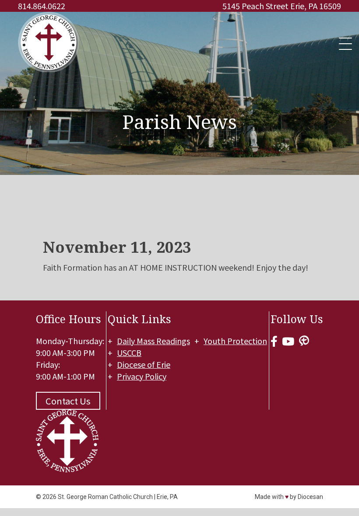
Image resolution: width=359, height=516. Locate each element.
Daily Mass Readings (153, 340)
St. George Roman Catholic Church (105, 496)
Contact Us (68, 400)
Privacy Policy (141, 376)
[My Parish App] (304, 341)
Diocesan (310, 496)
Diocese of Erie (143, 364)
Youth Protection (235, 340)
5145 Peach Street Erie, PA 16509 (281, 5)
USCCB (129, 352)
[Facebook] (274, 341)
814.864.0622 (41, 5)
